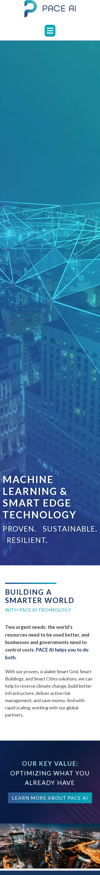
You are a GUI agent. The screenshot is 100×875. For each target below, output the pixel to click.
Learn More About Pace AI (50, 798)
